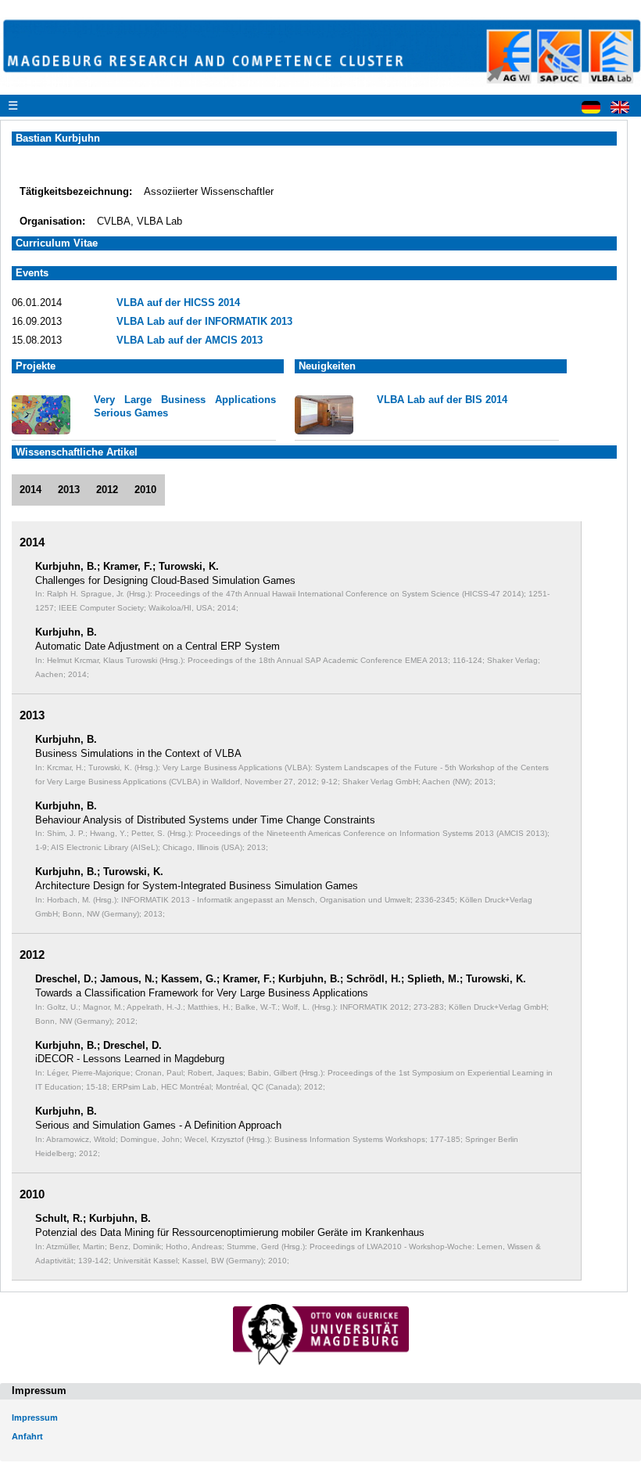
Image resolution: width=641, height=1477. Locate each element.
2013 (69, 489)
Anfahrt (27, 1436)
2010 (145, 489)
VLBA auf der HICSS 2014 (178, 302)
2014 (30, 489)
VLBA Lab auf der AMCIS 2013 (189, 340)
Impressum (35, 1417)
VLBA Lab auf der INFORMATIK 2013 (204, 321)
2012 (107, 489)
